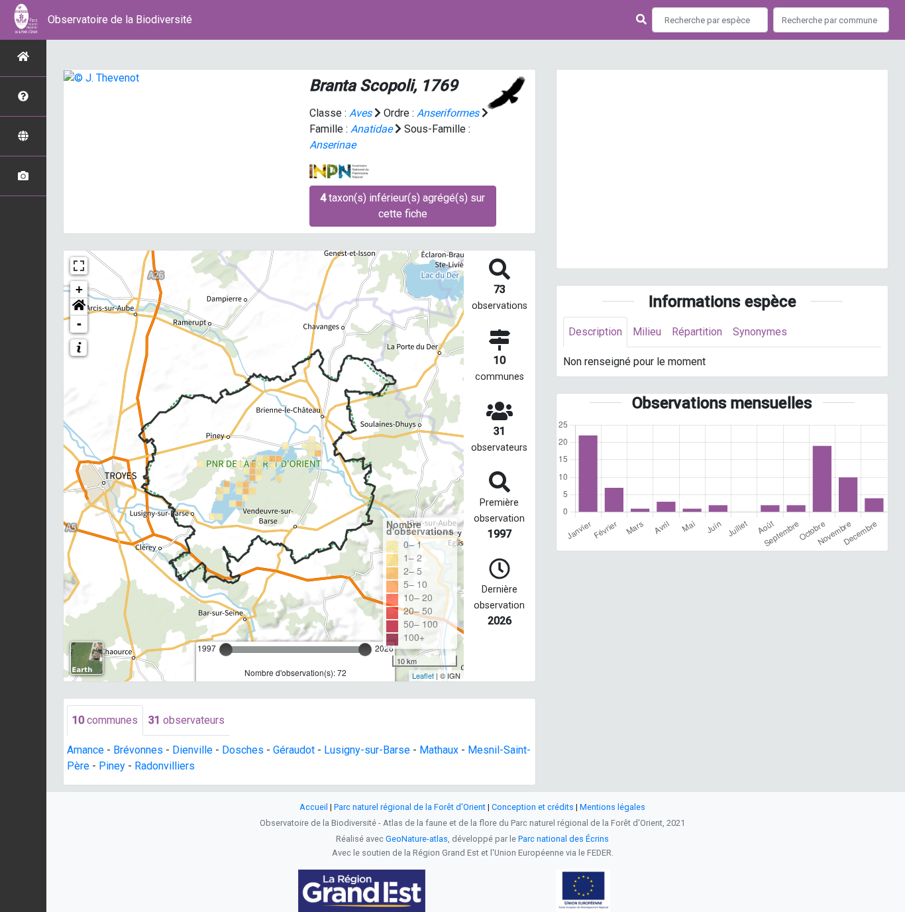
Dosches (243, 750)
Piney (112, 766)
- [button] (79, 324)
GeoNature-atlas (417, 839)
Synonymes (760, 331)
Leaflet (423, 675)
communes (105, 720)
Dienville (192, 750)
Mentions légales (612, 807)
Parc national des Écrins (563, 839)
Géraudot (294, 750)
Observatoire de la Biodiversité (120, 19)
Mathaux (438, 750)
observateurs (186, 720)
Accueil (313, 807)
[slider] (226, 649)
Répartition (697, 331)
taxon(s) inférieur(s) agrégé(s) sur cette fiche (402, 206)
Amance (85, 750)
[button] (78, 306)
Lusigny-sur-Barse (367, 750)
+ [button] (79, 289)
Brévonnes (138, 750)
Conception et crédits (533, 807)
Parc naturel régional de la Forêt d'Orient (410, 807)
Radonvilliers (164, 766)
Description (595, 331)
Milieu (647, 331)
